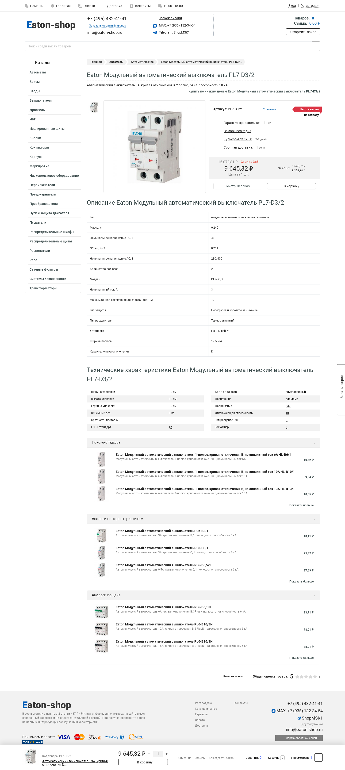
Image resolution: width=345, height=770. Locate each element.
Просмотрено (300, 757)
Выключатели (41, 100)
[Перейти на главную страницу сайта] (51, 25)
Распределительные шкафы (52, 232)
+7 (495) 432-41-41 (106, 18)
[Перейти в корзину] (289, 21)
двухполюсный (296, 392)
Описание (184, 758)
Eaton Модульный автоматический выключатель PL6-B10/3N (164, 624)
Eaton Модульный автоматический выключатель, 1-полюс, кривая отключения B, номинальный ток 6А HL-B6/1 (203, 454)
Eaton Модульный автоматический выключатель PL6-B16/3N (164, 641)
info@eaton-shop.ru (304, 729)
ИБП (33, 119)
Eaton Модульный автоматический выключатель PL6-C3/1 (162, 548)
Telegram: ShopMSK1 (174, 32)
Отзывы (200, 758)
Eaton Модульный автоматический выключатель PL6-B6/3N (163, 607)
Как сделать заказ (221, 758)
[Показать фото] (94, 107)
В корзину (291, 186)
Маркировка (39, 166)
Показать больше (301, 505)
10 (287, 413)
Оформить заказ (303, 32)
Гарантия (63, 6)
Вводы (35, 91)
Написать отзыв (233, 676)
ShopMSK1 (312, 718)
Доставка (114, 6)
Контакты (143, 6)
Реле (33, 260)
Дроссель (37, 110)
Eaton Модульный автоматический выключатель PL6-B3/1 (162, 531)
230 (288, 406)
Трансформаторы (43, 288)
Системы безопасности (48, 279)
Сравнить (252, 757)
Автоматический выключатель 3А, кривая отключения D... (75, 762)
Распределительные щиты (51, 241)
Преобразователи (44, 204)
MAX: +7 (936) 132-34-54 (177, 25)
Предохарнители (43, 194)
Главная (96, 62)
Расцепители (40, 251)
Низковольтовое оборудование (54, 175)
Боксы (35, 82)
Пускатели (38, 222)
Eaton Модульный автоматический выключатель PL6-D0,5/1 (163, 565)
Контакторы (39, 147)
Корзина (274, 757)
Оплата (89, 6)
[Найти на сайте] (316, 46)
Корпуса (36, 157)
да (170, 427)
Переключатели (42, 185)
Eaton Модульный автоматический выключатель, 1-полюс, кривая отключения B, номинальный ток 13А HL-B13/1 (205, 489)
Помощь (36, 6)
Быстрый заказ (238, 186)
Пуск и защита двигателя (49, 213)
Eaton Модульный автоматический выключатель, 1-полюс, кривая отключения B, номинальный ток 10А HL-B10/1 (205, 472)
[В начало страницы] (318, 757)
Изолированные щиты (47, 128)
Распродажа (203, 703)
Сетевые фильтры (44, 269)
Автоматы (38, 72)
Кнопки (35, 138)
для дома (292, 399)
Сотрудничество (206, 708)
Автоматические (142, 62)
